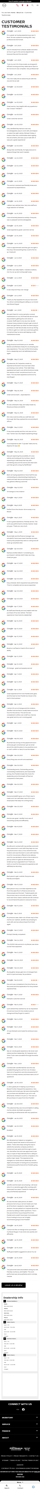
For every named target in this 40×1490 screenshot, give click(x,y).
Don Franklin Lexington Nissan (27, 1468)
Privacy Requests (20, 1456)
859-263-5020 (8, 1306)
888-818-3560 (8, 1320)
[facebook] (23, 1409)
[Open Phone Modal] (17, 5)
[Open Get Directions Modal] (22, 5)
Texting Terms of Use (30, 1460)
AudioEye (20, 1465)
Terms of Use (15, 1460)
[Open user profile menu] (27, 5)
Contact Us (33, 1456)
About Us (20, 12)
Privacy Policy (6, 1456)
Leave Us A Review (13, 1285)
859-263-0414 (8, 1315)
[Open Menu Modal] (37, 5)
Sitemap (5, 1460)
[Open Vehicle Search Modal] (32, 5)
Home (13, 12)
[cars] (17, 1409)
